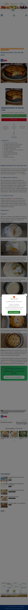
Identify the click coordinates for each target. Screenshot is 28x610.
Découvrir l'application (14, 312)
